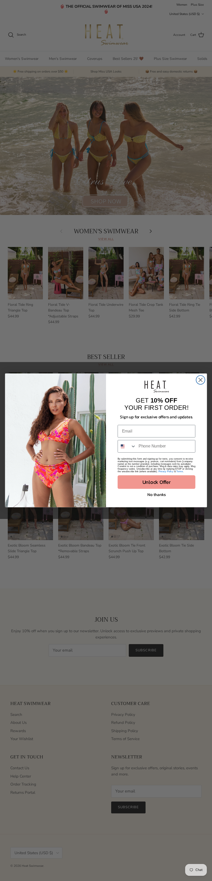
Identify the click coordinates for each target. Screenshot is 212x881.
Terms (179, 471)
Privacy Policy (165, 471)
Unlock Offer (156, 482)
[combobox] (127, 447)
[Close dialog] (200, 380)
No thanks (156, 495)
